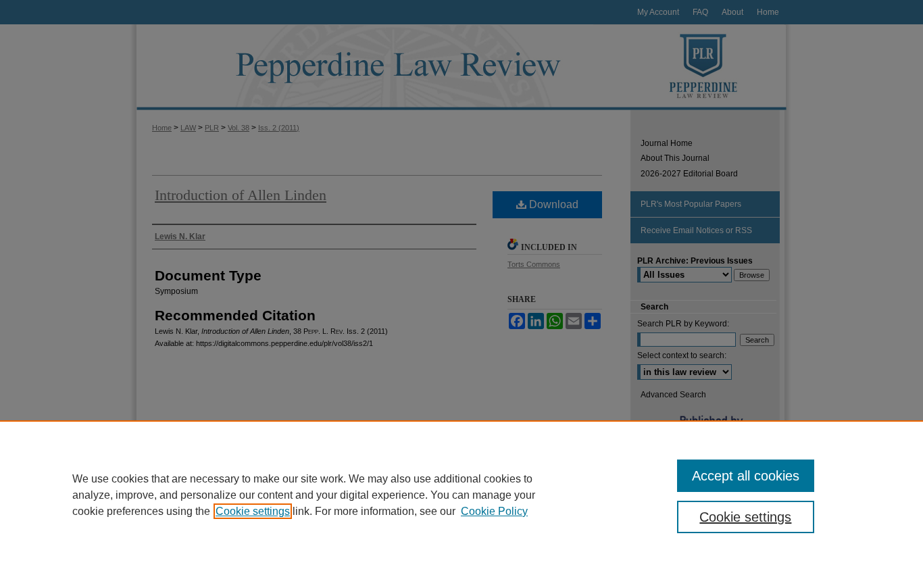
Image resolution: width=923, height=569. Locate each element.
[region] (461, 494)
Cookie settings (253, 511)
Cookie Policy (494, 511)
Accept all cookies (745, 475)
